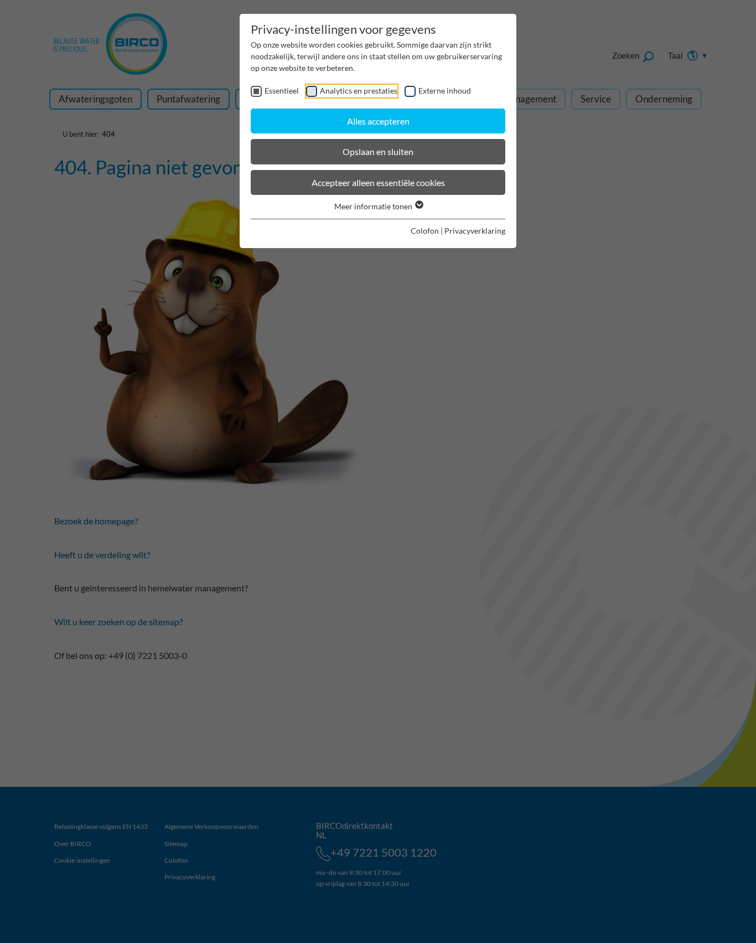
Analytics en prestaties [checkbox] (358, 90)
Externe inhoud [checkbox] (444, 90)
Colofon (425, 230)
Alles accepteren (378, 121)
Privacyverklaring (474, 230)
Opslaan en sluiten (378, 151)
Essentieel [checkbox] (282, 90)
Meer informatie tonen (374, 206)
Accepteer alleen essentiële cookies (378, 182)
